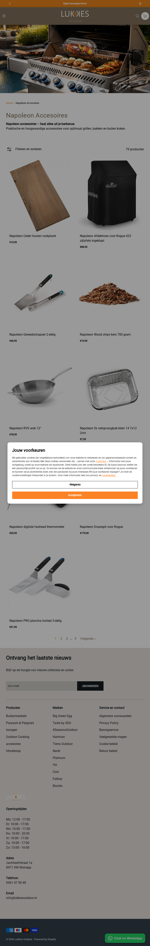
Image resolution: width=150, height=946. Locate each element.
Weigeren (75, 484)
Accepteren (75, 495)
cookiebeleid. (109, 475)
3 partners (101, 461)
